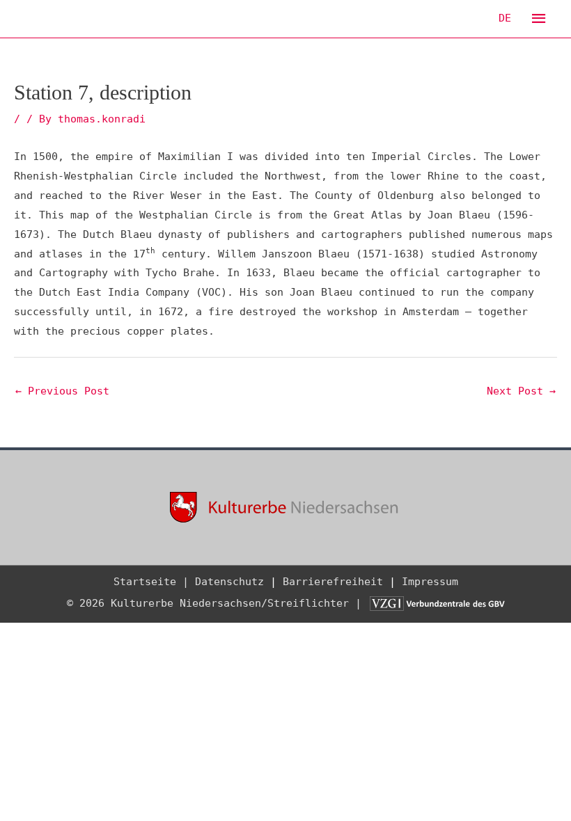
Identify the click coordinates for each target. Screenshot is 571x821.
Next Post (521, 391)
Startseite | (151, 581)
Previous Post (62, 391)
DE (505, 18)
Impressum (430, 581)
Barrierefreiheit (333, 581)
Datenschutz (229, 581)
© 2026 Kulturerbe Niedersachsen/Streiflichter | (217, 603)
